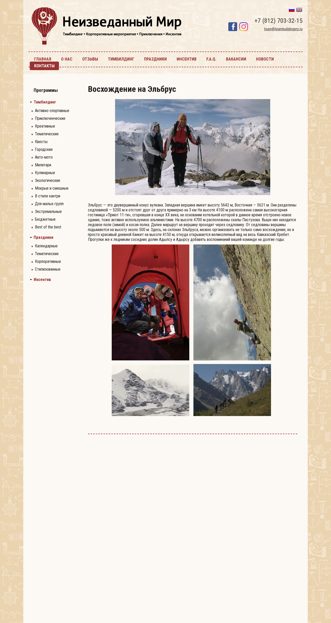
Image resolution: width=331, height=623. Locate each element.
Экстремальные (48, 211)
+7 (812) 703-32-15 (278, 20)
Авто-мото (44, 157)
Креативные (45, 126)
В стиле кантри (47, 196)
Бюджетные (45, 219)
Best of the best (48, 227)
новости (265, 59)
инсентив (187, 59)
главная (42, 59)
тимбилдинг (121, 59)
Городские (44, 149)
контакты (44, 65)
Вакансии (236, 59)
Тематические (47, 133)
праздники (155, 59)
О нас (66, 59)
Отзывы (90, 59)
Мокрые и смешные (52, 188)
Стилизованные (48, 269)
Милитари (43, 164)
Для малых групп (49, 203)
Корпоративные (48, 261)
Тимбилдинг (45, 102)
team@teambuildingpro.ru (283, 29)
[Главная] (106, 45)
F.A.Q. (211, 59)
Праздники (43, 237)
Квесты (41, 141)
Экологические (47, 180)
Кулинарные (45, 172)
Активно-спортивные (52, 110)
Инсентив (42, 280)
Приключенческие (50, 118)
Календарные (46, 245)
